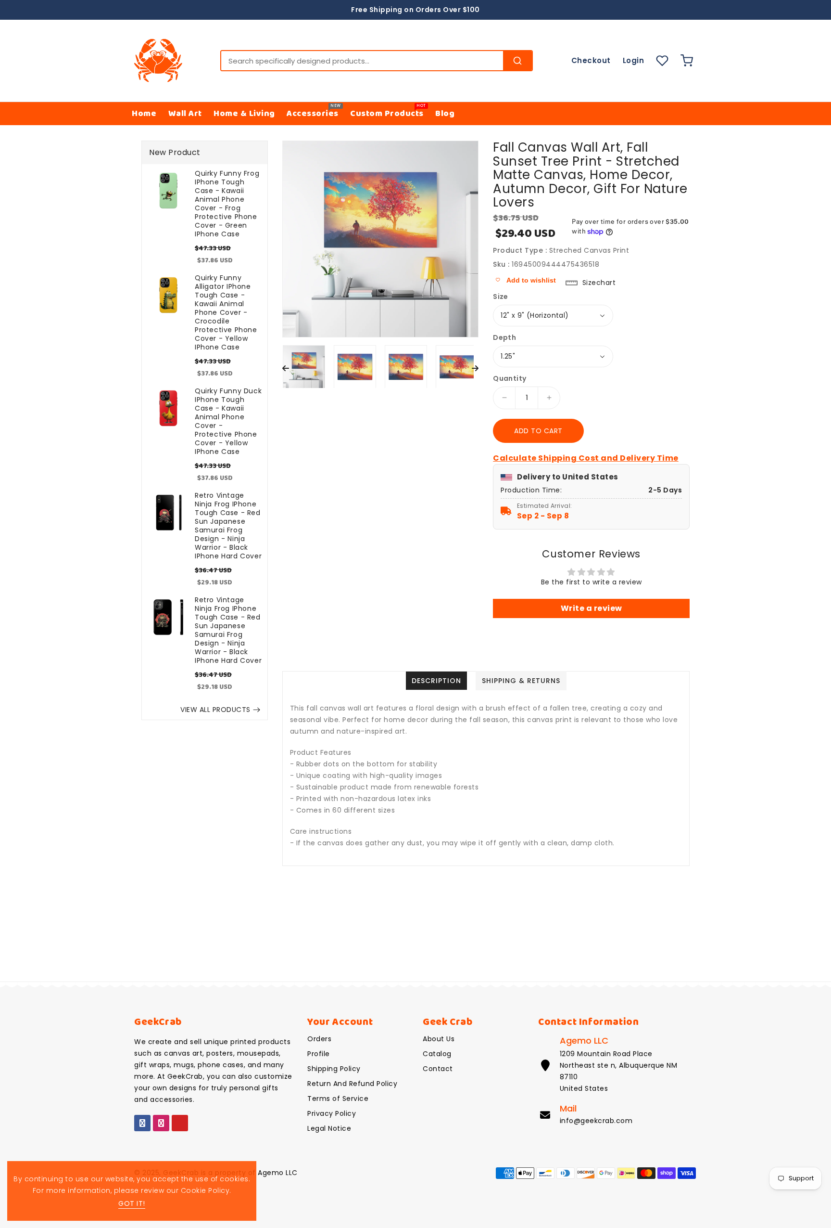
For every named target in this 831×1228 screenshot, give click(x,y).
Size (500, 296)
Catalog (437, 1054)
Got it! (131, 1203)
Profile (318, 1054)
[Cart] (688, 60)
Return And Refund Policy (352, 1083)
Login (633, 60)
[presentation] (285, 369)
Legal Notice (329, 1128)
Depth (504, 337)
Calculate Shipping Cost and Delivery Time (586, 458)
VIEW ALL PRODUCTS (215, 709)
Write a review (591, 608)
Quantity (509, 378)
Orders (319, 1039)
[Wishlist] (662, 60)
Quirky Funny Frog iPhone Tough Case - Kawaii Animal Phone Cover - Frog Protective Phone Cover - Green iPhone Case (227, 203)
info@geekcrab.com (596, 1120)
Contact (438, 1068)
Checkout (591, 60)
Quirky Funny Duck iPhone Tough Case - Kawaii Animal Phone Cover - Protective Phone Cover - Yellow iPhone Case (228, 421)
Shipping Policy (334, 1068)
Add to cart (538, 431)
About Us (438, 1039)
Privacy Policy (331, 1113)
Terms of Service (337, 1098)
